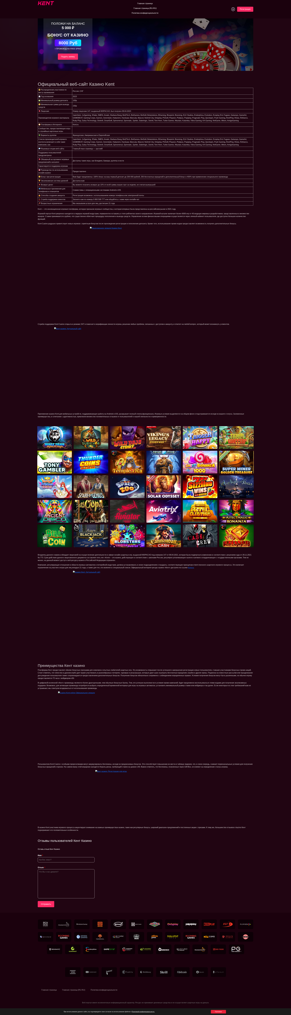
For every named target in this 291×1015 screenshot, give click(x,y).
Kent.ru (191, 568)
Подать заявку (68, 56)
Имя (39, 855)
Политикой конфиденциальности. (143, 1011)
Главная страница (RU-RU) (145, 8)
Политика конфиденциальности (145, 13)
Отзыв (41, 867)
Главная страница (145, 3)
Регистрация (245, 9)
